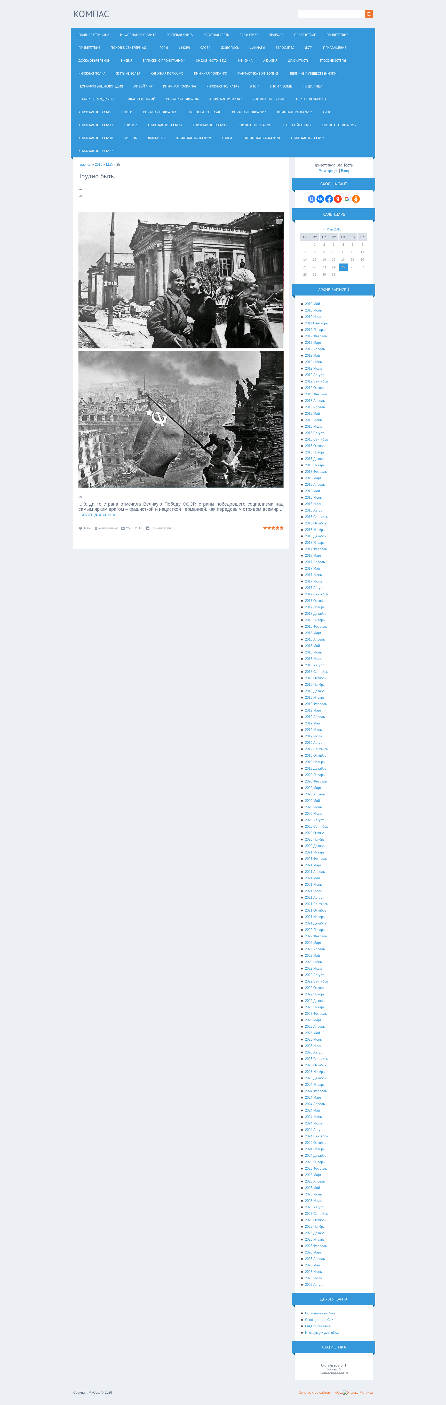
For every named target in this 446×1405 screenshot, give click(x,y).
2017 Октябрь (315, 601)
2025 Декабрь (315, 1233)
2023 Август (314, 1052)
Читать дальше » (96, 514)
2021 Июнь (313, 885)
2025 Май (312, 1188)
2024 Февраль (316, 1091)
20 (362, 259)
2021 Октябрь (315, 910)
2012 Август (314, 375)
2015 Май (312, 414)
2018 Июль (313, 659)
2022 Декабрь (315, 1001)
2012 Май (312, 355)
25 (343, 267)
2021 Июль (313, 891)
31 (334, 274)
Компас (91, 14)
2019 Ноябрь (315, 762)
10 (334, 252)
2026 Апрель (315, 1259)
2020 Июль (313, 814)
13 (362, 252)
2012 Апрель (315, 349)
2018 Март (313, 633)
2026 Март (313, 1252)
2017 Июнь (313, 575)
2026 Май (312, 1265)
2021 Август (314, 897)
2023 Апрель (315, 1026)
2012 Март (313, 343)
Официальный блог (320, 1313)
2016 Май (312, 491)
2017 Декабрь (315, 614)
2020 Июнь (313, 807)
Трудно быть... (98, 176)
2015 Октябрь (315, 446)
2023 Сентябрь (316, 1059)
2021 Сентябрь (316, 904)
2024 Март (313, 1097)
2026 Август (314, 1285)
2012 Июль (313, 368)
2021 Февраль (316, 859)
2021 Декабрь (315, 923)
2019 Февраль (316, 704)
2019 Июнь (313, 730)
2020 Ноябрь (315, 839)
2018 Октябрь (315, 678)
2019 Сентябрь (316, 749)
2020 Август (314, 820)
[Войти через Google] (347, 199)
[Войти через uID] (311, 199)
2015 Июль (313, 426)
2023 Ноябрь (315, 1072)
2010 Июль (313, 317)
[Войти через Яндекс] (338, 199)
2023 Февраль (316, 1014)
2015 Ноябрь (315, 452)
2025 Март (313, 1175)
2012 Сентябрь (316, 381)
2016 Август (314, 510)
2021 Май (312, 878)
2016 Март (313, 478)
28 (305, 274)
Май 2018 (333, 229)
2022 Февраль (316, 936)
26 (352, 267)
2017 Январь (315, 543)
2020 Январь (315, 775)
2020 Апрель (315, 794)
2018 (98, 164)
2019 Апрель (315, 717)
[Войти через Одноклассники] (356, 199)
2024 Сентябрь (316, 1136)
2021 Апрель (315, 872)
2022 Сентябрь (316, 981)
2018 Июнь (313, 652)
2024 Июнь (313, 1117)
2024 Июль (313, 1123)
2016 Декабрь (315, 536)
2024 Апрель (315, 1104)
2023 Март (313, 1020)
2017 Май (312, 568)
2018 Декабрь (315, 691)
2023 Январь (315, 1007)
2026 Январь (315, 1239)
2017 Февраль (316, 549)
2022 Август (314, 975)
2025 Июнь (313, 1194)
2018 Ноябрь (315, 684)
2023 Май (312, 1033)
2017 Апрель (315, 562)
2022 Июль (313, 968)
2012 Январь (315, 330)
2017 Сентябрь (316, 594)
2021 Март (313, 865)
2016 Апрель (315, 484)
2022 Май (312, 955)
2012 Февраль (316, 336)
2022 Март (313, 943)
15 (314, 259)
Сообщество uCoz (319, 1320)
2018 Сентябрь (316, 672)
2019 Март (313, 710)
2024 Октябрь (315, 1143)
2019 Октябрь (315, 755)
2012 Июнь (313, 362)
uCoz (339, 1392)
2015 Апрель (315, 407)
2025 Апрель (315, 1181)
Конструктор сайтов (314, 1392)
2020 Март (313, 788)
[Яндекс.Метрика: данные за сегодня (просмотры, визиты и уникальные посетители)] (358, 1393)
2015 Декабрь (315, 459)
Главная (84, 164)
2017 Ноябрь (315, 607)
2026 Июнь (313, 1272)
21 (305, 267)
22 (314, 267)
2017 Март (313, 555)
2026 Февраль (316, 1246)
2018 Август (314, 665)
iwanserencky (108, 528)
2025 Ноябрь (315, 1226)
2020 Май (312, 801)
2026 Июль (313, 1278)
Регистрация (328, 171)
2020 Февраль (316, 781)
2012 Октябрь (315, 388)
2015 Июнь (313, 420)
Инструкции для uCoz (322, 1333)
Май (109, 164)
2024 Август (314, 1130)
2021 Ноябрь (315, 917)
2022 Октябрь (315, 988)
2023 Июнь (313, 1039)
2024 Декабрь (315, 1155)
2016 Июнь (313, 497)
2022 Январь (315, 930)
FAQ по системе (317, 1326)
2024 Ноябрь (315, 1149)
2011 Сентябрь (316, 323)
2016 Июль (313, 504)
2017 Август (314, 588)
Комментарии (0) (163, 528)
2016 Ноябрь (315, 530)
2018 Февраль (316, 626)
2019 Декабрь (315, 768)
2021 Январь (315, 852)
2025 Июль (313, 1201)
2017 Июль (313, 581)
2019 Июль (313, 736)
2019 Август (314, 743)
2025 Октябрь (315, 1220)
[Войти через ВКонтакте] (320, 199)
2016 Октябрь (315, 523)
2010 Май (312, 304)
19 (352, 259)
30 (324, 274)
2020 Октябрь (315, 833)
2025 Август (314, 1207)
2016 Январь (315, 465)
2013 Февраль (316, 394)
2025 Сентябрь (316, 1214)
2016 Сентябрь (316, 517)
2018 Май (312, 646)
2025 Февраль (316, 1168)
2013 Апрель (315, 401)
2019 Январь (315, 697)
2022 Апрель (315, 949)
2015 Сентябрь (316, 439)
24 (334, 267)
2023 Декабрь (315, 1078)
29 (314, 274)
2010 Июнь (313, 310)
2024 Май (312, 1110)
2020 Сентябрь (316, 826)
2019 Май (312, 723)
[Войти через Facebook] (329, 199)
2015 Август (314, 433)
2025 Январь (315, 1162)
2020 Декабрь (315, 846)
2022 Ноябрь (315, 994)
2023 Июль (313, 1046)
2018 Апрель (315, 639)
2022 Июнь (313, 962)
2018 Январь (315, 620)
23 (324, 267)
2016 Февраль (316, 472)
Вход (345, 171)
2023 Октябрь (315, 1065)
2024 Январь (315, 1085)
